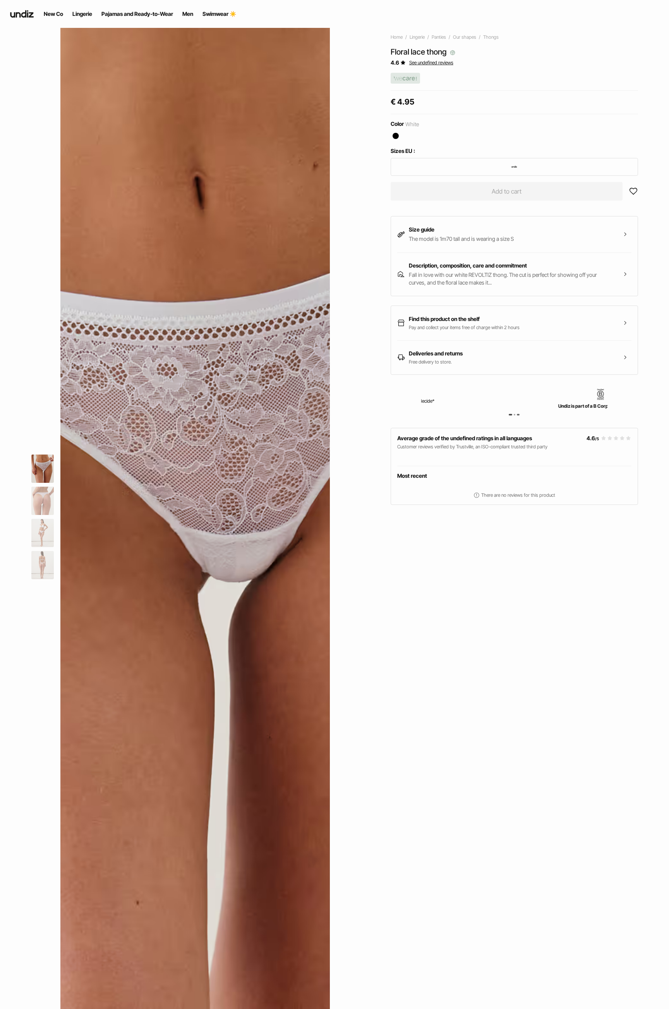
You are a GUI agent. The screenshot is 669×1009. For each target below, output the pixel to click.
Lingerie (417, 37)
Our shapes (464, 37)
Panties (439, 37)
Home (397, 37)
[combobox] (514, 167)
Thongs (491, 37)
